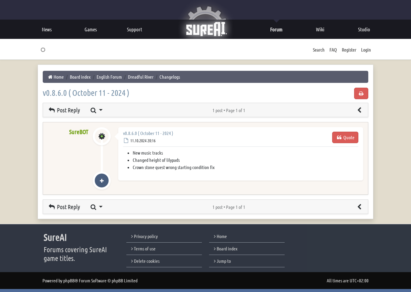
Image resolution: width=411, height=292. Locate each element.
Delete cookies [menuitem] (146, 261)
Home (221, 236)
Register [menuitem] (349, 49)
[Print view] (361, 93)
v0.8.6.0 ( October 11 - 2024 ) (86, 92)
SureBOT (78, 131)
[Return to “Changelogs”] (359, 110)
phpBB (69, 280)
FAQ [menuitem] (333, 49)
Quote (348, 137)
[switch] (43, 50)
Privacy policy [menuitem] (145, 236)
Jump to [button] (223, 261)
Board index (226, 248)
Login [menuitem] (366, 49)
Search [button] (319, 49)
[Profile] (102, 142)
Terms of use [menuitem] (144, 248)
